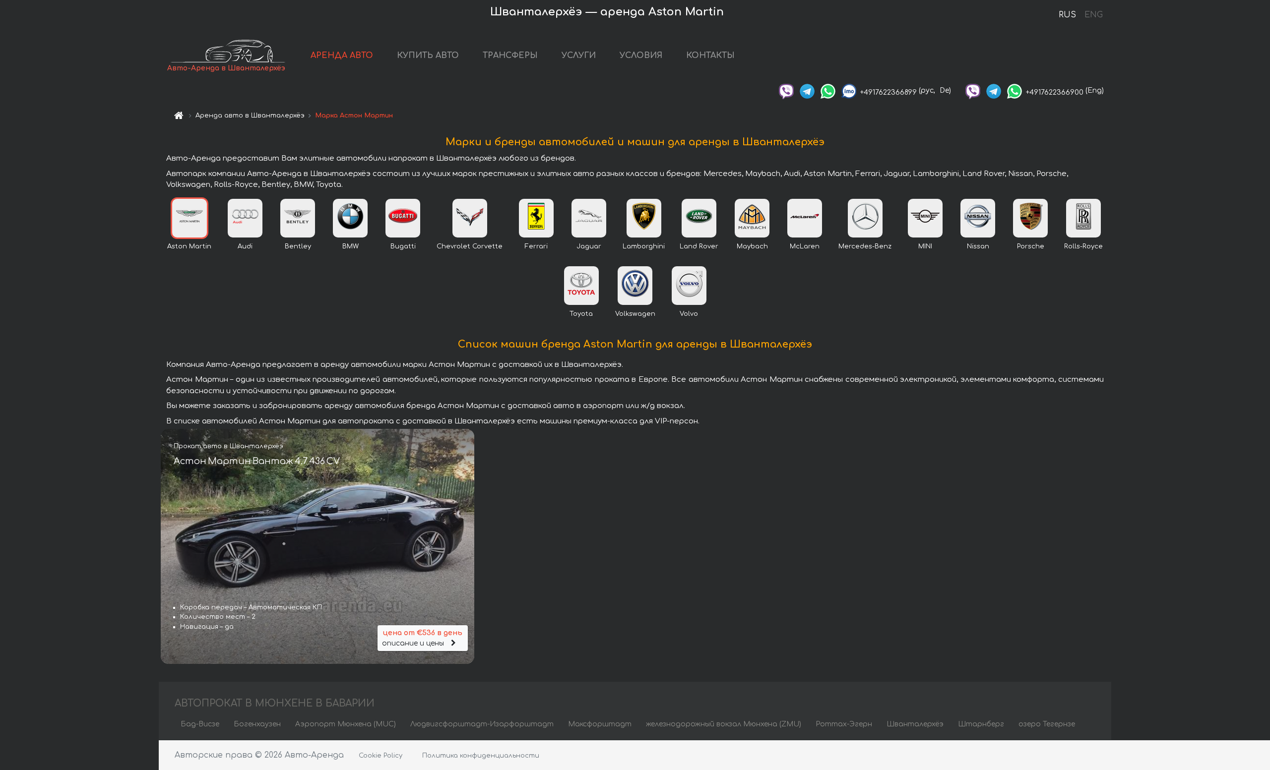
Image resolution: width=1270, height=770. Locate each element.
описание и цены (422, 638)
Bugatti (403, 246)
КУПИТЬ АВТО (428, 55)
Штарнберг (981, 724)
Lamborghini (644, 246)
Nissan (978, 246)
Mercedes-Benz (864, 246)
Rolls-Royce (1083, 246)
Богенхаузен (257, 724)
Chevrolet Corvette (470, 246)
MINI (925, 246)
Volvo (689, 313)
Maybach (752, 246)
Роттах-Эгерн (844, 724)
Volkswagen (635, 313)
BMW (350, 246)
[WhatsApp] (828, 90)
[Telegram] (807, 90)
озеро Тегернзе (1046, 724)
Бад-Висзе (200, 724)
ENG (1093, 14)
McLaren (805, 246)
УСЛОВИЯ (641, 55)
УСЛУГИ (579, 55)
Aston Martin (189, 246)
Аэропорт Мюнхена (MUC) (345, 724)
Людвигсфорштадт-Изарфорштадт (482, 724)
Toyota (581, 313)
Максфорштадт (600, 724)
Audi (245, 246)
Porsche (1030, 246)
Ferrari (536, 246)
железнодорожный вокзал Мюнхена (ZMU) (723, 724)
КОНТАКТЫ (710, 55)
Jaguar (588, 246)
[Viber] (786, 90)
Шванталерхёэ (915, 724)
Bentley (298, 246)
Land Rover (699, 246)
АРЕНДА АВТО (342, 55)
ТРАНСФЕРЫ (510, 55)
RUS (1067, 14)
